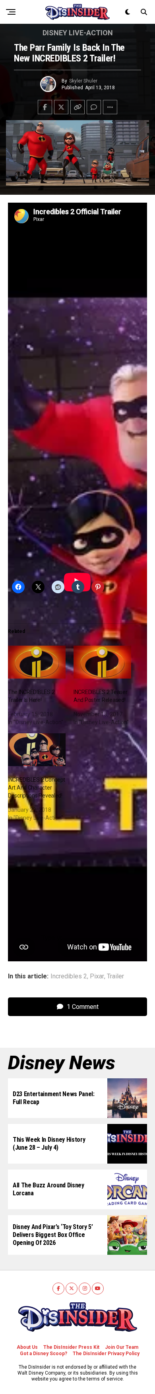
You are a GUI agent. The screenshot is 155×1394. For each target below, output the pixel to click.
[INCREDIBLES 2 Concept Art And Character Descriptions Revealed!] (37, 749)
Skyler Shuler (83, 81)
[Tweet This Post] (61, 107)
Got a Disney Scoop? (43, 1353)
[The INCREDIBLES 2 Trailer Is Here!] (37, 662)
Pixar (97, 976)
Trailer (115, 976)
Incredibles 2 (68, 976)
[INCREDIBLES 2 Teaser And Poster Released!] (102, 662)
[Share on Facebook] (45, 107)
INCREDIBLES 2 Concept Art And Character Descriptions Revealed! (36, 788)
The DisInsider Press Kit (71, 1347)
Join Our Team (121, 1347)
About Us (27, 1347)
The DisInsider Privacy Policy (106, 1353)
